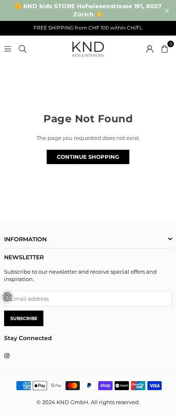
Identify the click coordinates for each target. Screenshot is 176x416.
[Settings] (149, 48)
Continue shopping (88, 156)
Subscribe (23, 318)
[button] (164, 48)
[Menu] (7, 48)
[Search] (22, 48)
